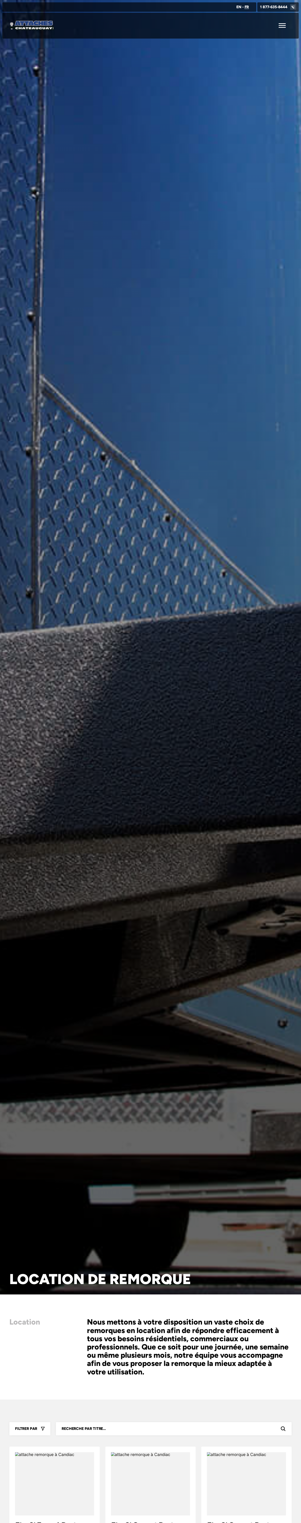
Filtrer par (26, 1428)
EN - (242, 7)
